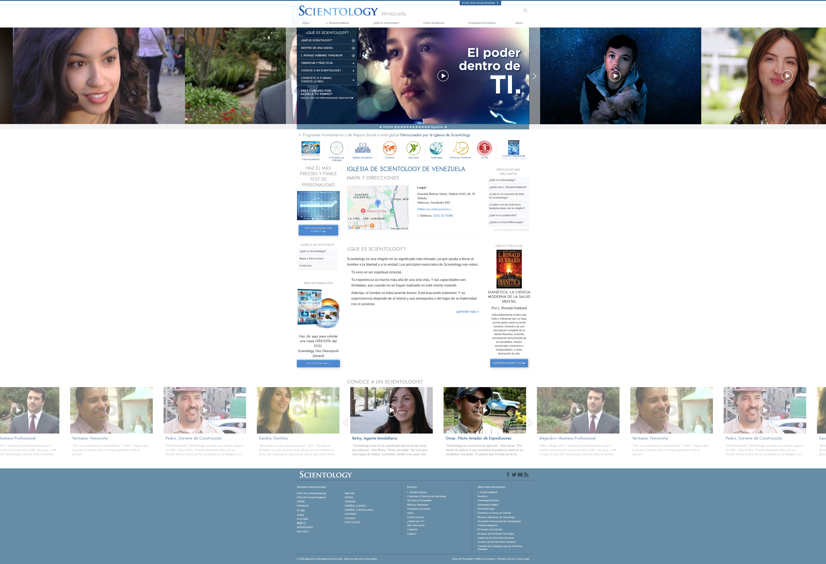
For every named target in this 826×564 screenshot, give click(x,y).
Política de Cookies (485, 559)
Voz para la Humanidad (419, 500)
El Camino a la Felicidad (336, 158)
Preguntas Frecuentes (482, 23)
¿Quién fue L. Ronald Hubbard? (508, 187)
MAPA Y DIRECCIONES (373, 177)
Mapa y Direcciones (311, 258)
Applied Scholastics (363, 157)
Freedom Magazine (513, 157)
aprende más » (467, 311)
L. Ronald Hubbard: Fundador (321, 55)
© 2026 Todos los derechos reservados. (337, 559)
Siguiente (437, 127)
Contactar (305, 265)
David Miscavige (486, 508)
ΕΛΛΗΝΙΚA (350, 514)
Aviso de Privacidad (462, 559)
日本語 (300, 515)
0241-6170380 (443, 215)
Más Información (416, 525)
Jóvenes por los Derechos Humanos (497, 542)
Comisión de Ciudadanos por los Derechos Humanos (500, 547)
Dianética (482, 496)
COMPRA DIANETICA (509, 363)
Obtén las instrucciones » (434, 209)
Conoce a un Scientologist (321, 70)
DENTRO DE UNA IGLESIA (317, 48)
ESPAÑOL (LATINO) (355, 505)
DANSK (301, 501)
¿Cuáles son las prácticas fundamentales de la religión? (507, 206)
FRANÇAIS (303, 505)
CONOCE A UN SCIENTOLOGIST (385, 381)
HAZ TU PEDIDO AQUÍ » (318, 363)
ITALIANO (350, 518)
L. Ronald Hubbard (337, 23)
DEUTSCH (302, 531)
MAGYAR (350, 493)
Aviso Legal (523, 559)
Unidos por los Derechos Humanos (496, 537)
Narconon (413, 157)
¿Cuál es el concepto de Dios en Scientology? (506, 196)
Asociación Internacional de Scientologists (499, 521)
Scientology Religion (488, 504)
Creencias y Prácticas (317, 63)
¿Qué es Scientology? (386, 23)
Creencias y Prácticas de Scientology (426, 496)
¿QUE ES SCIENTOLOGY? (376, 249)
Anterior (388, 127)
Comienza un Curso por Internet (494, 513)
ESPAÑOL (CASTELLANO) (359, 510)
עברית (301, 510)
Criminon (389, 157)
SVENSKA (350, 501)
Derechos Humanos (460, 157)
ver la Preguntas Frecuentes (511, 229)
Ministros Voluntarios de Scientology (496, 517)
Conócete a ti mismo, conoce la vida (316, 79)
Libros (519, 23)
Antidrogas (436, 157)
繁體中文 (301, 523)
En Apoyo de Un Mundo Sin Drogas (496, 533)
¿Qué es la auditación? (503, 215)
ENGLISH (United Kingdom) (311, 497)
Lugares (411, 533)
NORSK (349, 497)
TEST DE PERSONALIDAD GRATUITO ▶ (318, 230)
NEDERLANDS (305, 527)
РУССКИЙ (302, 519)
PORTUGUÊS (352, 522)
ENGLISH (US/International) (311, 493)
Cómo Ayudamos (434, 23)
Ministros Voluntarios (418, 504)
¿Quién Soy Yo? (415, 521)
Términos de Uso (506, 559)
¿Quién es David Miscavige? (506, 222)
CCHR (484, 157)
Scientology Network (488, 500)
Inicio (306, 23)
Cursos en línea (415, 517)
